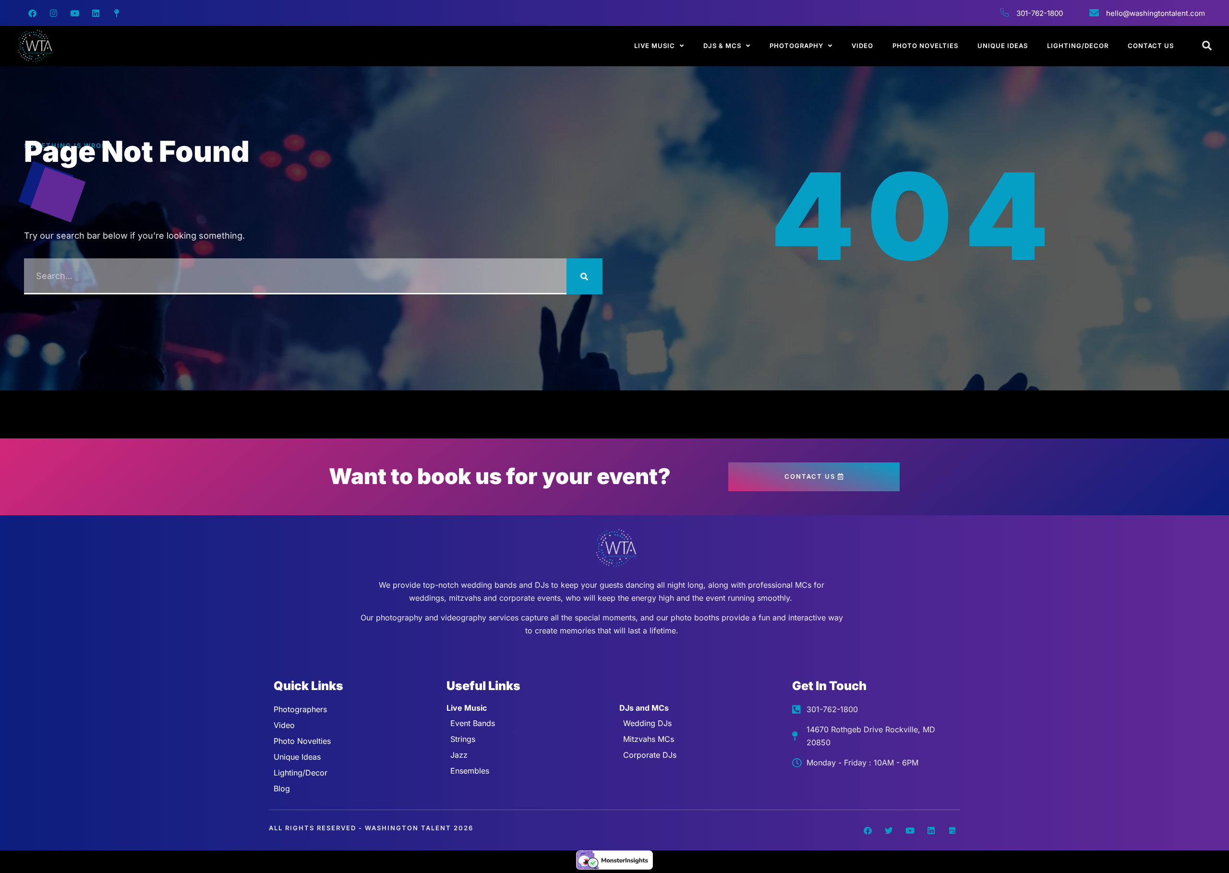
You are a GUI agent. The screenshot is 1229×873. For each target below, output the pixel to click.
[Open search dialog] (1207, 46)
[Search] (584, 276)
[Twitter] (888, 830)
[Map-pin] (116, 13)
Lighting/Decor (1078, 45)
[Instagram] (53, 13)
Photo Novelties (925, 45)
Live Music (654, 45)
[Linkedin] (95, 13)
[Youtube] (74, 13)
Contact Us (1151, 45)
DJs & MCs (722, 45)
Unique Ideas (1002, 45)
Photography (796, 45)
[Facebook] (32, 13)
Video (862, 45)
